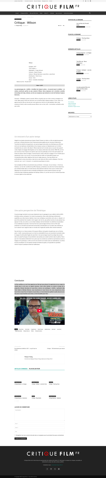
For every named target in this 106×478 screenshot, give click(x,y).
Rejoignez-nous (45, 1)
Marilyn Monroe (27, 330)
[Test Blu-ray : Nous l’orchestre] (71, 65)
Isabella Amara (47, 329)
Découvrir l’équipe (37, 1)
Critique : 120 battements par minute (56, 348)
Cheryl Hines (21, 329)
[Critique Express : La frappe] (22, 377)
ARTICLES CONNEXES (20, 368)
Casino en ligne (72, 105)
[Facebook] (83, 1)
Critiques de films (24, 13)
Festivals (52, 13)
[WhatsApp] (25, 28)
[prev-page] (15, 401)
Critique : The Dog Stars (54, 384)
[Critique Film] (53, 7)
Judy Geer (53, 329)
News (41, 13)
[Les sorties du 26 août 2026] (71, 27)
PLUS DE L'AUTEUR (34, 368)
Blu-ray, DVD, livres (34, 13)
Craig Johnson (33, 329)
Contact (50, 1)
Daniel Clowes (40, 329)
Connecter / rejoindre (29, 1)
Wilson (32, 330)
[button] (90, 13)
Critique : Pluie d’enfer (36, 398)
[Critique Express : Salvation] (57, 391)
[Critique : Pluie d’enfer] (39, 391)
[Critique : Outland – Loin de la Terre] (39, 377)
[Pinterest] (22, 28)
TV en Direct (71, 102)
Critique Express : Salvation (55, 398)
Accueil (17, 13)
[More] (29, 28)
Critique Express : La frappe (20, 384)
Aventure (51, 382)
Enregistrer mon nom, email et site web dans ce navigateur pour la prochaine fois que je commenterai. (40, 435)
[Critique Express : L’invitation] (22, 391)
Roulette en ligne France (74, 106)
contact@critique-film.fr (57, 465)
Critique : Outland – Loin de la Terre (39, 384)
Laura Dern (59, 329)
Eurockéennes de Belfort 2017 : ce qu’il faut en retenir (25, 349)
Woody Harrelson (38, 330)
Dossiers (78, 90)
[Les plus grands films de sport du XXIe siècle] (71, 91)
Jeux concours (59, 13)
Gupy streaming (72, 103)
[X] (88, 1)
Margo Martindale (18, 330)
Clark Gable (27, 329)
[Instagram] (86, 1)
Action (33, 396)
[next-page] (18, 401)
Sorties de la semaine (68, 13)
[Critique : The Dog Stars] (57, 377)
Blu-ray (78, 64)
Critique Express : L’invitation (20, 398)
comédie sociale (18, 396)
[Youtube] (90, 1)
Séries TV (46, 13)
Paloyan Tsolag (19, 25)
